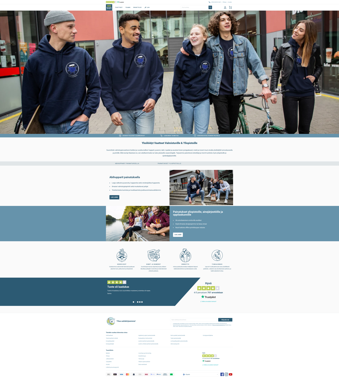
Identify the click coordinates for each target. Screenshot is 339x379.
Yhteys (224, 2)
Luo (148, 7)
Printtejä (137, 7)
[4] (142, 302)
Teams (127, 7)
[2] (137, 302)
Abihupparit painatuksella (127, 163)
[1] (135, 302)
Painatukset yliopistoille (169, 163)
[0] (133, 302)
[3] (140, 302)
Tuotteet (119, 7)
